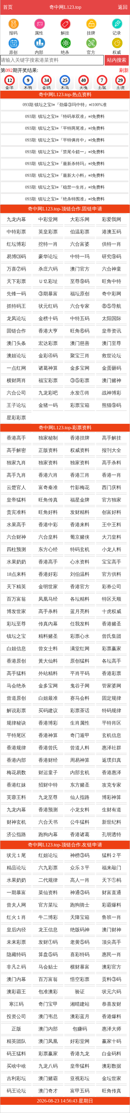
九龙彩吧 (48, 392)
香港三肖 (79, 475)
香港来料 (79, 524)
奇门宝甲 (48, 1004)
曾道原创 (16, 698)
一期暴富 (16, 892)
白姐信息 (16, 648)
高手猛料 (16, 673)
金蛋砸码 (111, 368)
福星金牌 (79, 499)
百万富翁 (16, 599)
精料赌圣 (48, 636)
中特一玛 (79, 256)
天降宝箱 (79, 917)
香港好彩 (48, 574)
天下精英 (16, 586)
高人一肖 (79, 880)
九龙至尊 (48, 797)
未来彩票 (16, 942)
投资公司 (16, 1016)
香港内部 (16, 760)
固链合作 (16, 330)
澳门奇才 (48, 1090)
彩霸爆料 (111, 904)
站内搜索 (116, 60)
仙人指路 (79, 797)
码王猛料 (16, 1053)
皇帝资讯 (111, 330)
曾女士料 (48, 648)
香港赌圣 (111, 623)
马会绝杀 (16, 685)
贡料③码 (111, 979)
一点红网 (16, 368)
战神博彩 (111, 392)
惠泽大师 (111, 1028)
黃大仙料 (48, 661)
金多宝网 (79, 368)
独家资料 (48, 462)
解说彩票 (16, 710)
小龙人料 (111, 549)
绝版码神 (79, 929)
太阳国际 (111, 318)
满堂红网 (79, 648)
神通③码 (79, 892)
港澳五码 (111, 231)
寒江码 (16, 1004)
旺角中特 (111, 281)
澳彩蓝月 (79, 1016)
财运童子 (48, 772)
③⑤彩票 (79, 380)
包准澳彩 (48, 991)
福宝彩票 (48, 380)
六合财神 (16, 537)
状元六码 (111, 991)
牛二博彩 (48, 917)
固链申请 (92, 208)
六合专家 (79, 306)
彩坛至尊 (16, 623)
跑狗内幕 (48, 834)
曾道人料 (79, 747)
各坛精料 (79, 599)
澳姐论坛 (16, 355)
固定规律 (111, 698)
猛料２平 (111, 855)
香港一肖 (111, 475)
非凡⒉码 (16, 966)
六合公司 (16, 392)
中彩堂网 (48, 219)
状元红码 (48, 306)
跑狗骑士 (79, 904)
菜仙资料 (48, 892)
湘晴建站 (79, 1004)
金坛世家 (111, 1078)
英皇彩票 (48, 231)
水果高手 (16, 524)
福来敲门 (111, 867)
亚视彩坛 (79, 1078)
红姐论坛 (48, 855)
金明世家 (48, 586)
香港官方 (79, 586)
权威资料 (79, 450)
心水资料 (79, 561)
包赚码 (80, 1028)
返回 (123, 7)
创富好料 (111, 512)
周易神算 (79, 760)
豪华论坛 (48, 256)
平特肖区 (111, 722)
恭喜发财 (111, 1004)
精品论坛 (16, 867)
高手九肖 (16, 475)
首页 (8, 7)
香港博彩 (48, 722)
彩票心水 (79, 636)
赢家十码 (111, 1041)
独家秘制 (48, 437)
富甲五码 (79, 1090)
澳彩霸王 (16, 991)
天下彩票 (16, 281)
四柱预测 (16, 549)
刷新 (124, 70)
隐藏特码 (16, 954)
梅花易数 (16, 772)
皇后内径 (16, 929)
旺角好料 (48, 512)
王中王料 (111, 524)
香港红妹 (16, 784)
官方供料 (111, 574)
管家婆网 (111, 685)
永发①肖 (79, 392)
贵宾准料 (16, 512)
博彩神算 (111, 797)
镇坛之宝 (16, 636)
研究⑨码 (111, 256)
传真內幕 (48, 623)
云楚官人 (16, 487)
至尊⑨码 (79, 281)
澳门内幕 (16, 979)
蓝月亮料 (79, 611)
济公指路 (16, 834)
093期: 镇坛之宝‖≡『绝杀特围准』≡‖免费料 (65, 199)
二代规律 (48, 880)
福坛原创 (79, 293)
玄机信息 (111, 735)
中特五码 (79, 318)
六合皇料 (48, 537)
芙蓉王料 (16, 797)
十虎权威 (111, 611)
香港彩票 (111, 673)
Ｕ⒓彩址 (48, 281)
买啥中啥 (16, 1066)
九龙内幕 (16, 219)
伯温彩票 (79, 231)
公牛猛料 (79, 822)
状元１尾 (16, 855)
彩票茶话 (79, 710)
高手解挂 (111, 437)
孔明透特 (111, 834)
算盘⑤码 (48, 954)
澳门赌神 (111, 380)
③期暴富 (48, 293)
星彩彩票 (16, 417)
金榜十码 (48, 318)
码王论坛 (16, 1090)
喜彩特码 (79, 954)
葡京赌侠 (79, 537)
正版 (16, 1028)
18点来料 (16, 574)
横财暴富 (79, 966)
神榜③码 (79, 855)
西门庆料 (111, 487)
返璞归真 (111, 760)
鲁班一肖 (111, 917)
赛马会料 (79, 698)
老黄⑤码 (79, 942)
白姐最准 (48, 698)
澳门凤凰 (48, 1041)
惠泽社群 (111, 747)
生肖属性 (79, 722)
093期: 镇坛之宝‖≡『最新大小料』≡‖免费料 (65, 175)
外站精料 (48, 673)
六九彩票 (48, 867)
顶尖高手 (111, 942)
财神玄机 (16, 822)
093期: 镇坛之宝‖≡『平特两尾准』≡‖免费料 (65, 128)
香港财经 (48, 760)
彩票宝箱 (79, 405)
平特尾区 (16, 735)
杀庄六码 (48, 268)
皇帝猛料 (16, 499)
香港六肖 (48, 475)
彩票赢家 (111, 648)
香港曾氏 (48, 747)
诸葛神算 (48, 368)
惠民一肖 (111, 954)
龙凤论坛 (16, 318)
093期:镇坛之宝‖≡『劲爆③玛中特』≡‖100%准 (65, 104)
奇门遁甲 (79, 735)
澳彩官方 (111, 966)
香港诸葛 (79, 834)
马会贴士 (48, 966)
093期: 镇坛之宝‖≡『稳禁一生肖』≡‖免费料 (65, 187)
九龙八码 (48, 1066)
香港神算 (48, 735)
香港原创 (16, 661)
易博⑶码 (16, 256)
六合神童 (111, 268)
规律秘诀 (16, 722)
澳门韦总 (48, 1016)
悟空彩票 (79, 979)
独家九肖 (16, 462)
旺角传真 (48, 499)
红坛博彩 (16, 244)
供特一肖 (111, 244)
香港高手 (16, 437)
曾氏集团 (111, 636)
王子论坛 (16, 405)
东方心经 (48, 549)
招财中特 (48, 784)
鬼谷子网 (79, 685)
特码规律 (111, 710)
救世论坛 (111, 355)
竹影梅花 (79, 487)
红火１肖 (16, 917)
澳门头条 (16, 343)
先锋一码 (16, 293)
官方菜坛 (48, 904)
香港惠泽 (111, 772)
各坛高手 (111, 661)
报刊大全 (111, 450)
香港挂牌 (79, 437)
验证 (80, 991)
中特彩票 (16, 231)
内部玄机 (79, 772)
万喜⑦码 (16, 268)
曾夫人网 (16, 904)
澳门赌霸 (48, 1078)
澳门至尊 (111, 343)
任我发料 (79, 623)
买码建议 (48, 710)
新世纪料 (111, 822)
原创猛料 (79, 661)
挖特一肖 (48, 244)
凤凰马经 (48, 599)
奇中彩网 (111, 293)
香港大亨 (48, 330)
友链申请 (92, 844)
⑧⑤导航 (111, 306)
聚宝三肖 (79, 355)
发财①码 (48, 942)
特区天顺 (111, 599)
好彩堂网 (79, 1041)
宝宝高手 (111, 561)
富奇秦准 (48, 487)
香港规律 (16, 747)
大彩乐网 (79, 219)
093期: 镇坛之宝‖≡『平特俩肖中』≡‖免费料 (65, 140)
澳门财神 (111, 929)
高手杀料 (111, 462)
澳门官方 (79, 268)
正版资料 (48, 450)
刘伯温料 (79, 574)
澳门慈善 (79, 343)
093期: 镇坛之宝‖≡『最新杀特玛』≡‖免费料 (65, 163)
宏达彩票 (48, 343)
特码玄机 (79, 549)
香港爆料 (111, 1016)
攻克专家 (111, 784)
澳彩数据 (111, 1066)
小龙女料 (79, 809)
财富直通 (111, 892)
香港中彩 (48, 524)
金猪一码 (48, 405)
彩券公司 (111, 586)
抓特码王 (16, 306)
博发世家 (16, 611)
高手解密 (16, 450)
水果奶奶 (16, 561)
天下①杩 (111, 880)
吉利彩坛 (16, 1078)
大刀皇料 (111, 537)
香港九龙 (79, 1053)
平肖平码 (79, 673)
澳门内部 (48, 1028)
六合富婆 (79, 244)
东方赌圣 (79, 784)
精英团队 (16, 1041)
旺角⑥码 (79, 330)
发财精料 (79, 512)
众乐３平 (79, 867)
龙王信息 (48, 929)
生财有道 (111, 809)
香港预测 (48, 809)
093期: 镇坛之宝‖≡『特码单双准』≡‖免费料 (65, 116)
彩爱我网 (111, 219)
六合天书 (48, 822)
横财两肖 (16, 380)
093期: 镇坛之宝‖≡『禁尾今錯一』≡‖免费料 (65, 152)
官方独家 (111, 499)
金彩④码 (48, 355)
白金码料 (111, 1053)
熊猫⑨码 (111, 405)
